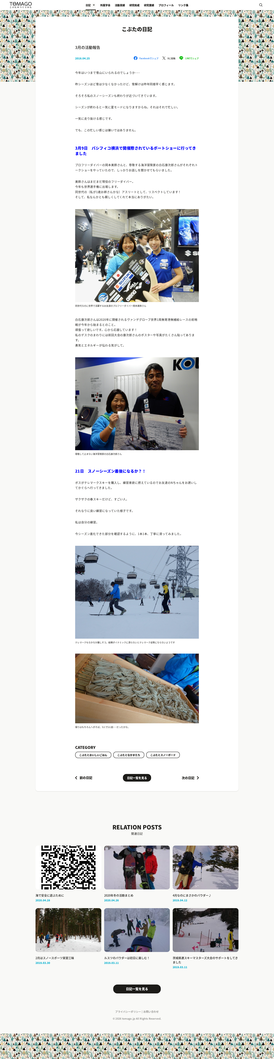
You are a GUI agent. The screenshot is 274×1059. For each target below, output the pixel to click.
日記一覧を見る (137, 778)
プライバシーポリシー (128, 1011)
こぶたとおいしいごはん (93, 755)
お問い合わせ (151, 1011)
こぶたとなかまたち (128, 755)
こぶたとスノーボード (163, 755)
